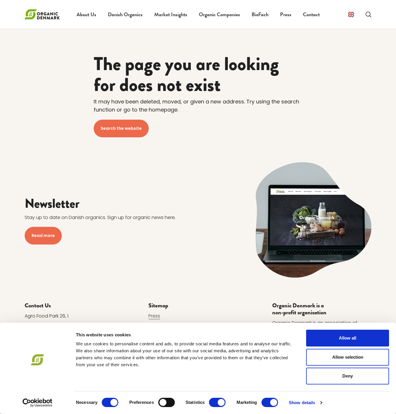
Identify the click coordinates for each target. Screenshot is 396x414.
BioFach (260, 14)
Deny (347, 375)
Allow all (347, 337)
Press (285, 14)
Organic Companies (219, 14)
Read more (43, 235)
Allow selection (347, 357)
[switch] (166, 402)
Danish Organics (125, 14)
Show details (302, 402)
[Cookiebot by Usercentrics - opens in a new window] (37, 402)
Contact (311, 14)
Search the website (121, 128)
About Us (86, 14)
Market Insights (170, 14)
